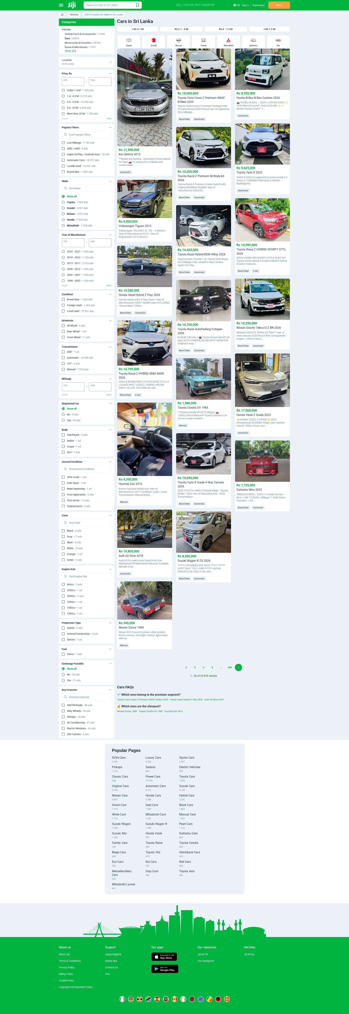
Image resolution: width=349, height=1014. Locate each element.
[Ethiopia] (166, 999)
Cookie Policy (66, 980)
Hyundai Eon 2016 (173, 711)
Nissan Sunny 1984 (127, 711)
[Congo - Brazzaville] (209, 999)
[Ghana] (157, 999)
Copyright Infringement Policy (75, 987)
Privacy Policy (67, 967)
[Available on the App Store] (164, 957)
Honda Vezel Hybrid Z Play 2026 (186, 699)
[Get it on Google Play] (164, 969)
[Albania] (218, 999)
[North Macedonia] (227, 999)
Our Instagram (206, 960)
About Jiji (64, 954)
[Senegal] (174, 999)
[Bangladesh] (192, 999)
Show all (72, 196)
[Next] (238, 667)
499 (230, 667)
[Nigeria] (122, 999)
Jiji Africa (249, 954)
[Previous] (168, 667)
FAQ (107, 974)
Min (65, 80)
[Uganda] (140, 999)
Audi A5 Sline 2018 (213, 699)
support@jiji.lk (113, 954)
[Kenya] (131, 999)
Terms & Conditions (70, 960)
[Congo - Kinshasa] (201, 999)
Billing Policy (66, 974)
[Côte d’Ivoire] (183, 999)
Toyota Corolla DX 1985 (151, 711)
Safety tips (111, 960)
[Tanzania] (148, 999)
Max (93, 80)
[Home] (72, 5)
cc (74, 584)
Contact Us (111, 967)
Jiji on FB (203, 954)
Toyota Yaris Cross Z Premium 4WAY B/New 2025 (142, 699)
